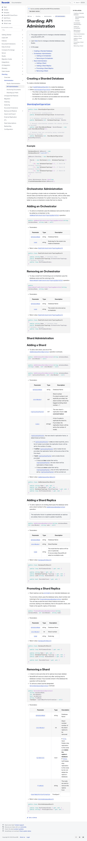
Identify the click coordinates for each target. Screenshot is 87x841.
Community (7, 21)
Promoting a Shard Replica (44, 68)
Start (5, 7)
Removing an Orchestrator (44, 58)
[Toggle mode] (70, 2)
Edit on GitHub (33, 817)
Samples (13, 12)
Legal (28, 837)
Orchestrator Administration (42, 53)
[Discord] (83, 837)
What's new (7, 23)
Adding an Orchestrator (43, 56)
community (23, 827)
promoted (47, 593)
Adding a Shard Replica (43, 66)
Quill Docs (13, 18)
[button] (12, 34)
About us (22, 837)
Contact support (19, 825)
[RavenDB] (5, 2)
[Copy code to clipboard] (68, 109)
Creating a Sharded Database (43, 51)
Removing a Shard (42, 71)
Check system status (25, 831)
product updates (19, 829)
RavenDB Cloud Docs (13, 15)
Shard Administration (40, 61)
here (36, 41)
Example (77, 20)
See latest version (34, 11)
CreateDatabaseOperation (40, 87)
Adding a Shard (41, 63)
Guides (13, 10)
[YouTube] (79, 837)
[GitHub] (76, 837)
